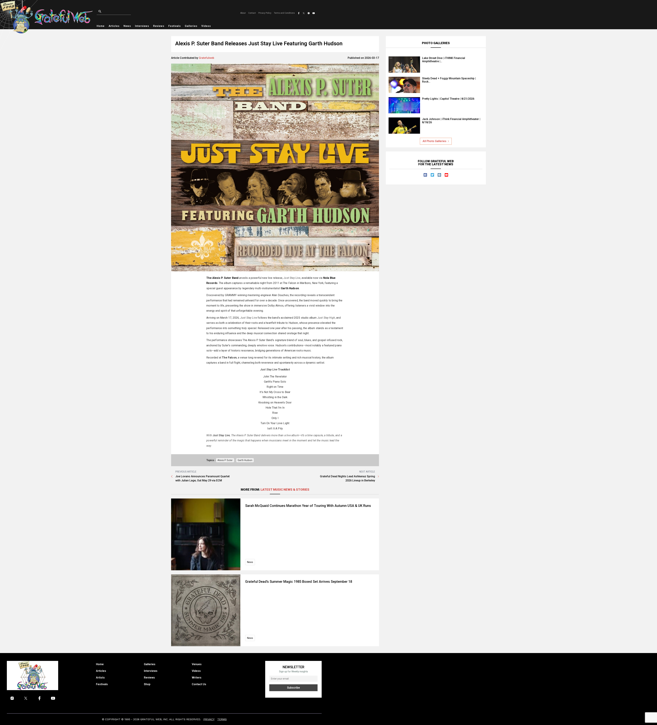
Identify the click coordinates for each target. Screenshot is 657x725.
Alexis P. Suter (225, 460)
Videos (206, 26)
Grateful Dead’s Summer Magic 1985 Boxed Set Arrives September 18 (298, 582)
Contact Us (199, 684)
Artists (100, 677)
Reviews (158, 26)
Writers (196, 677)
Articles (114, 26)
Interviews (142, 26)
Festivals (174, 26)
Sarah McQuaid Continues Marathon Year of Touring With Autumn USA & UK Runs (308, 506)
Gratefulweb (206, 57)
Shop (147, 684)
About (243, 13)
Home (101, 26)
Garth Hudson (290, 288)
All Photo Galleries (434, 141)
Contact (252, 13)
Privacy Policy (264, 13)
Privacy (209, 719)
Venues (197, 664)
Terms (222, 719)
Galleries (191, 26)
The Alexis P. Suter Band (222, 278)
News (127, 26)
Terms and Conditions (284, 13)
